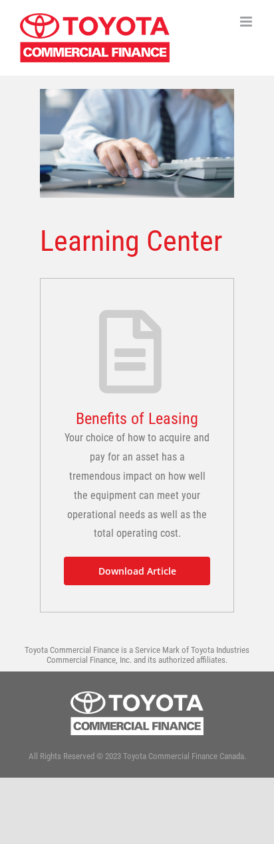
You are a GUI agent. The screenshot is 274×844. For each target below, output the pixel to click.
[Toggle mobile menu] (247, 22)
